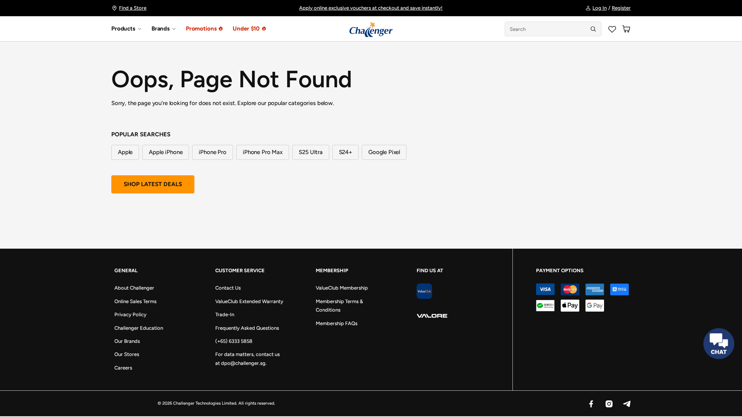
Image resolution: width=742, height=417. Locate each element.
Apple (125, 152)
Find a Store (132, 8)
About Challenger (134, 288)
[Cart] (626, 29)
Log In (599, 8)
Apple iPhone (165, 152)
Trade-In (224, 314)
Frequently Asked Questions (247, 328)
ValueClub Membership (342, 288)
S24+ (345, 152)
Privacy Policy (130, 314)
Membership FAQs (336, 323)
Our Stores (126, 354)
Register (621, 8)
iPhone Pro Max (263, 152)
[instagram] (608, 403)
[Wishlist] (612, 29)
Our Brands (127, 341)
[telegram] (626, 403)
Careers (123, 368)
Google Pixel (384, 152)
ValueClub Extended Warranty (249, 301)
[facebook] (591, 403)
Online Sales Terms (135, 301)
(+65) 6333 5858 (233, 341)
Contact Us (228, 288)
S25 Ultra (311, 152)
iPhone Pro (212, 152)
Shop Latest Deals (153, 184)
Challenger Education (138, 328)
